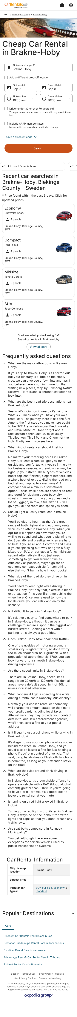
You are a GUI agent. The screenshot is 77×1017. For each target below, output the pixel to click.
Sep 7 (17, 89)
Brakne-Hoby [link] (40, 14)
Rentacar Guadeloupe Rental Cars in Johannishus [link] (34, 943)
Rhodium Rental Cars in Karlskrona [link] (25, 950)
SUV (38, 887)
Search (39, 148)
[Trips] (62, 5)
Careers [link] (43, 978)
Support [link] (15, 973)
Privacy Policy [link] (45, 973)
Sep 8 (52, 89)
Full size (47, 887)
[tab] (8, 926)
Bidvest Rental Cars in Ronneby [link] (23, 964)
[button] (38, 137)
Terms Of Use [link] (28, 973)
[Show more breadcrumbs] (5, 14)
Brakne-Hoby (22, 69)
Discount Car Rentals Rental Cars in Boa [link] (28, 935)
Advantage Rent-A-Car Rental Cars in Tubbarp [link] (32, 957)
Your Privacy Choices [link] (25, 978)
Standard (41, 891)
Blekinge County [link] (21, 14)
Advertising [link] (55, 978)
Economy (59, 887)
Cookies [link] (59, 973)
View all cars (38, 347)
